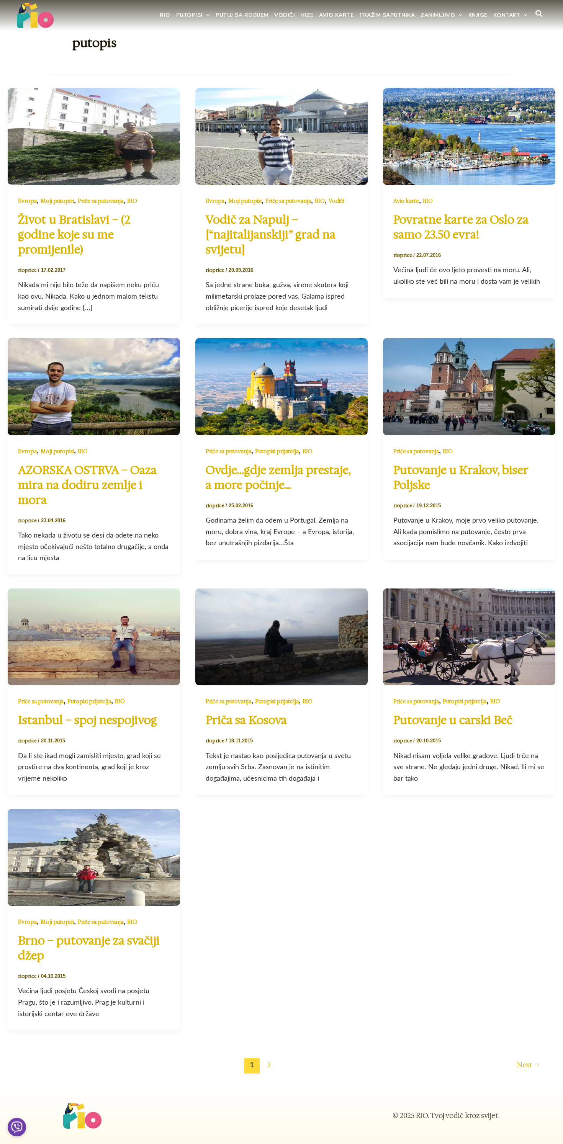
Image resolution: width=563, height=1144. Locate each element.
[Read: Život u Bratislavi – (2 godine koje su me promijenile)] (94, 136)
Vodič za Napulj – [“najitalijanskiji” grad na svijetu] (271, 234)
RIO (165, 15)
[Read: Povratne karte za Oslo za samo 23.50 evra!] (469, 136)
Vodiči (284, 15)
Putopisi (189, 15)
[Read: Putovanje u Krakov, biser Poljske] (469, 386)
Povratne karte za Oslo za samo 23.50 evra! (461, 227)
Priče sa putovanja (100, 201)
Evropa (27, 201)
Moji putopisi (57, 201)
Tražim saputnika (387, 15)
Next (528, 1065)
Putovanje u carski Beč (452, 720)
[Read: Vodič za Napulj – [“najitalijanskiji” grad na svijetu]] (281, 136)
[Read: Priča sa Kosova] (281, 636)
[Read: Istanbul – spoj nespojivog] (94, 636)
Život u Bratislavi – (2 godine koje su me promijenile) (74, 234)
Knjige (478, 15)
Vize (307, 15)
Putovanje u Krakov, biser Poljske (460, 477)
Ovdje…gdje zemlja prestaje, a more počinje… (278, 477)
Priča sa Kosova (246, 720)
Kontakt (506, 15)
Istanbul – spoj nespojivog (87, 720)
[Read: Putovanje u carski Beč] (469, 636)
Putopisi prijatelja (277, 451)
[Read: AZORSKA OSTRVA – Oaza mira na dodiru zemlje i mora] (94, 386)
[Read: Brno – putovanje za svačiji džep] (94, 856)
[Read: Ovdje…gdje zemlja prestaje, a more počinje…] (281, 386)
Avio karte (336, 15)
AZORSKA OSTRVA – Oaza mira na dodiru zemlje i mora (87, 485)
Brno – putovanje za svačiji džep (89, 948)
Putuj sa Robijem (242, 15)
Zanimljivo (438, 15)
